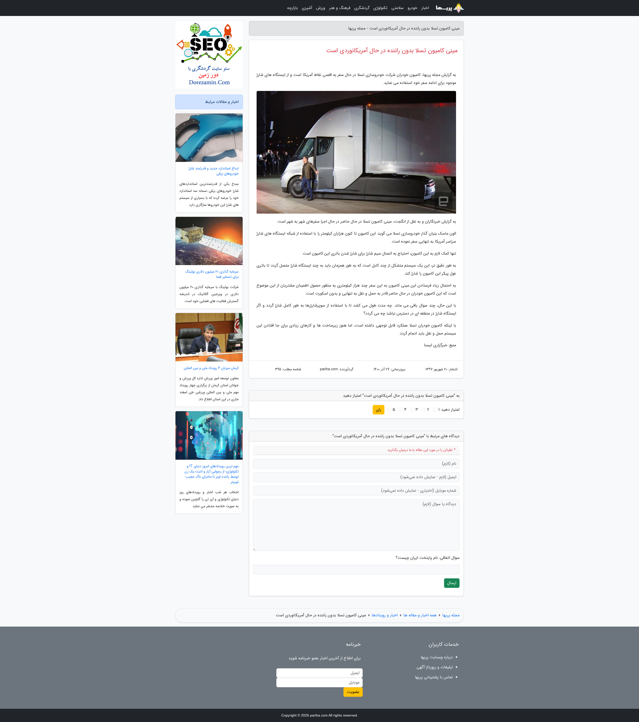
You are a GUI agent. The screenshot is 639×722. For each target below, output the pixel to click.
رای (378, 409)
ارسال (451, 583)
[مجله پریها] (449, 8)
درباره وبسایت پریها (437, 657)
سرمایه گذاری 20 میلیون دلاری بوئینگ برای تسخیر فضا (212, 274)
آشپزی (307, 8)
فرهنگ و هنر (339, 8)
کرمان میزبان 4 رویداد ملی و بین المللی (211, 368)
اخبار (425, 8)
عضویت (353, 692)
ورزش (320, 8)
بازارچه (292, 8)
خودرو (412, 8)
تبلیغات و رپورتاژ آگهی (435, 667)
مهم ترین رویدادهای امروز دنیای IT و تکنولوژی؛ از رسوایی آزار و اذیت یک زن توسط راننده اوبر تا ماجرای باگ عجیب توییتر (211, 474)
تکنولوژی (380, 8)
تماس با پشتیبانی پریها (434, 677)
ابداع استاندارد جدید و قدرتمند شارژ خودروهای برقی (213, 171)
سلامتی (397, 8)
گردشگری (361, 8)
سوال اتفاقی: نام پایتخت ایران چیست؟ (428, 558)
